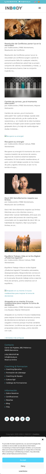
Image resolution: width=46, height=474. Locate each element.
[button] (43, 439)
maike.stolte (13, 48)
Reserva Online (11, 360)
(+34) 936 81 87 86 (11, 1)
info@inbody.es (11, 357)
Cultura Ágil (10, 380)
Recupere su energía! (14, 142)
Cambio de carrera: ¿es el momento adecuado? (21, 102)
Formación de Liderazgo (16, 373)
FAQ (8, 407)
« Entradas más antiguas (14, 338)
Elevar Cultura (24, 144)
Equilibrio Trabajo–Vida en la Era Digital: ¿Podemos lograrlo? (22, 257)
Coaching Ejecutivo (14, 369)
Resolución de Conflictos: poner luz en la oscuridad (23, 44)
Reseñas (9, 400)
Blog (8, 403)
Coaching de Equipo (14, 376)
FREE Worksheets (26, 48)
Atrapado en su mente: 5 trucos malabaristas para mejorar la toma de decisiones (22, 303)
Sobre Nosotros (12, 393)
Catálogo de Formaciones (16, 383)
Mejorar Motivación (22, 310)
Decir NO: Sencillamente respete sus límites (21, 199)
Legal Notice (23, 471)
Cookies (36, 434)
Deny (23, 466)
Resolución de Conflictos (14, 50)
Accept (23, 460)
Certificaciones (12, 397)
